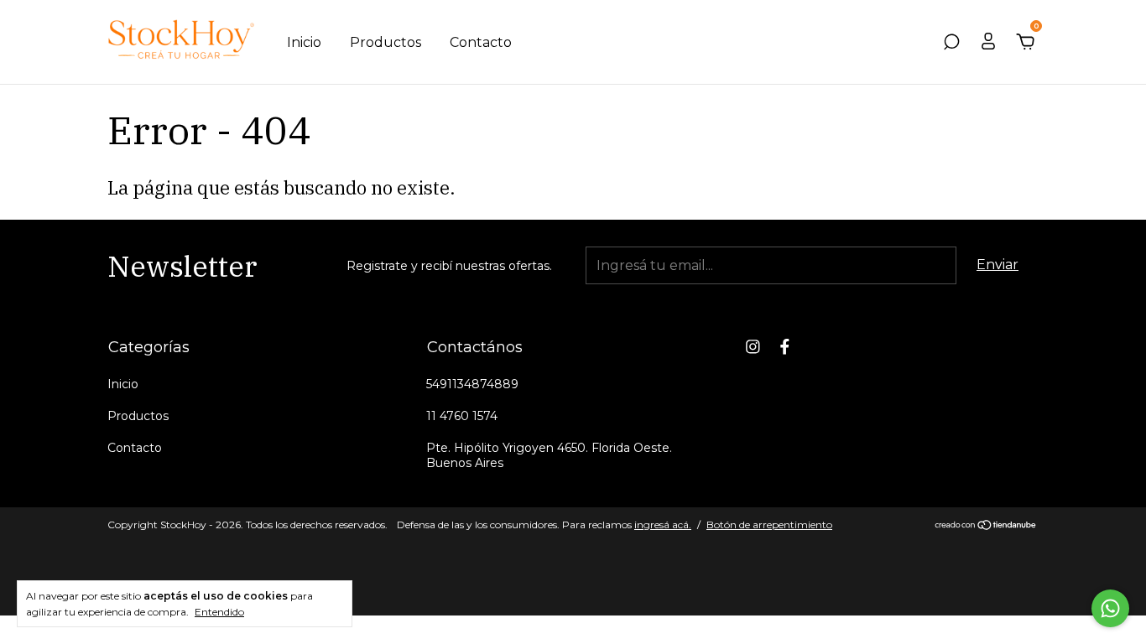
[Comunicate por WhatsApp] (1110, 608)
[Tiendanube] (986, 526)
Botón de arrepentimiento (769, 524)
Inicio (304, 42)
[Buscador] (951, 42)
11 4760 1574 (461, 415)
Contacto (481, 42)
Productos (385, 42)
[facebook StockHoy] (785, 347)
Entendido (219, 611)
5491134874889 (472, 384)
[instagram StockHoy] (753, 347)
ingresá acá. (662, 524)
